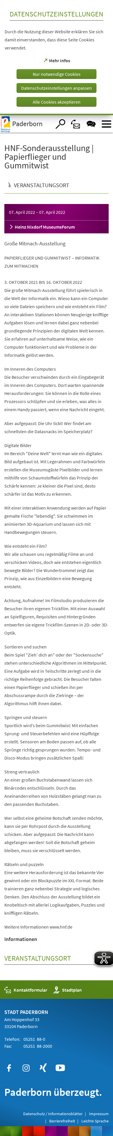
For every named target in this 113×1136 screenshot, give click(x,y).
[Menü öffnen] (106, 123)
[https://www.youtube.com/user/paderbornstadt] (60, 1068)
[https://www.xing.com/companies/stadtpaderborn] (43, 1068)
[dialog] (56, 57)
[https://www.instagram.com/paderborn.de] (26, 1068)
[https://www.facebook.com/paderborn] (9, 1068)
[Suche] (60, 123)
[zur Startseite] (26, 124)
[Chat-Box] (91, 123)
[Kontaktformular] (75, 123)
